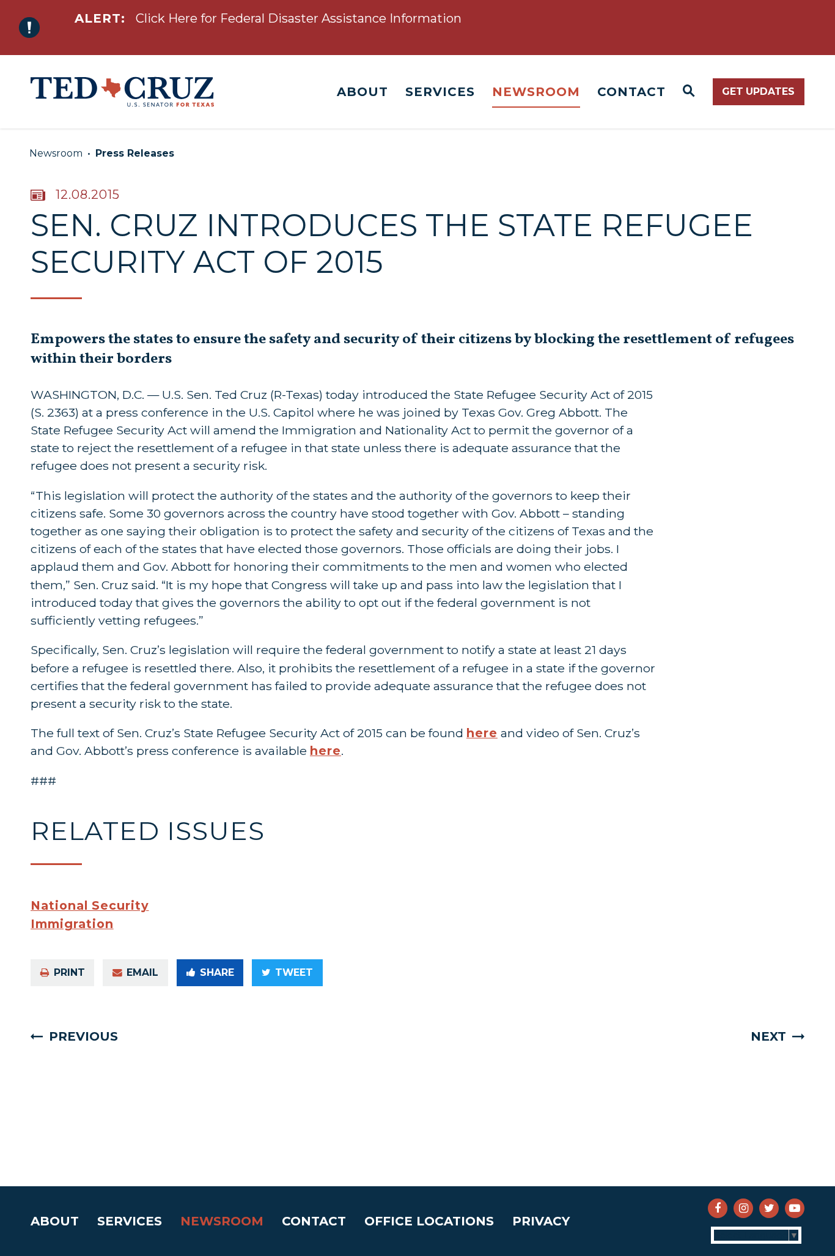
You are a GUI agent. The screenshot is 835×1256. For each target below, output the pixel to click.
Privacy (541, 1221)
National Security (90, 905)
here (482, 733)
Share (217, 972)
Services (440, 91)
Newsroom (536, 91)
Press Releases (134, 153)
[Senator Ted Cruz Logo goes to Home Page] (122, 91)
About (362, 91)
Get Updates (758, 91)
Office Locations (429, 1221)
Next (768, 1036)
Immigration (72, 923)
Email (142, 972)
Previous (83, 1036)
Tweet (294, 972)
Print (69, 972)
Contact (631, 91)
